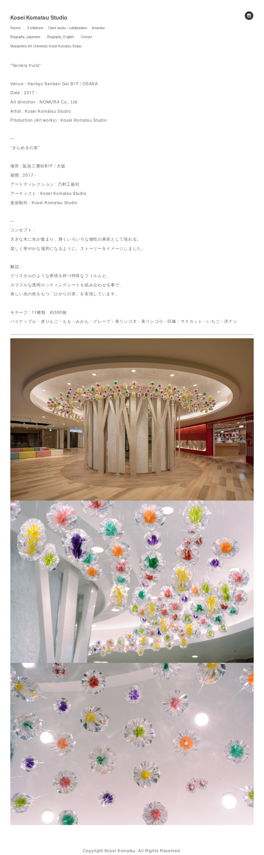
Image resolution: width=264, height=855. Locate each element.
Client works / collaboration (67, 27)
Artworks (98, 27)
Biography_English (60, 36)
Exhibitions (35, 27)
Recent (15, 27)
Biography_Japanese (25, 36)
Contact (86, 36)
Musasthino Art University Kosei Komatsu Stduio (45, 46)
